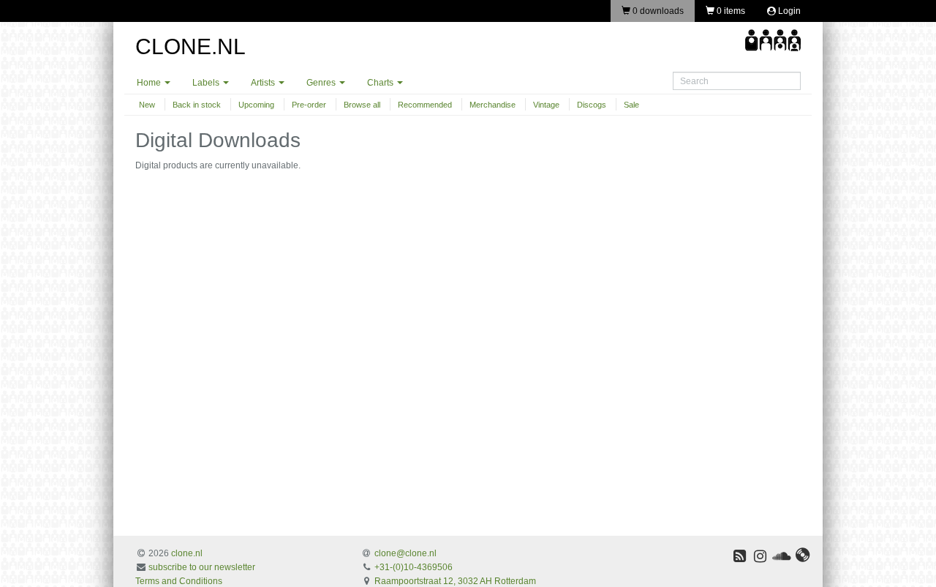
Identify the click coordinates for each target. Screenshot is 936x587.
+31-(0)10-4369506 (413, 567)
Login (788, 11)
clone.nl (187, 553)
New (147, 104)
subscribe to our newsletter (201, 567)
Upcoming (256, 104)
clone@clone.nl (405, 553)
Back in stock (197, 104)
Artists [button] (264, 83)
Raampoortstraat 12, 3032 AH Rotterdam (455, 581)
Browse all (362, 104)
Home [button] (150, 83)
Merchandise (492, 104)
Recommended (425, 104)
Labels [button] (207, 83)
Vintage (546, 104)
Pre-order (309, 104)
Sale (631, 104)
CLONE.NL (190, 46)
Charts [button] (381, 83)
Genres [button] (322, 83)
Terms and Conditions (178, 581)
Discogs (591, 104)
